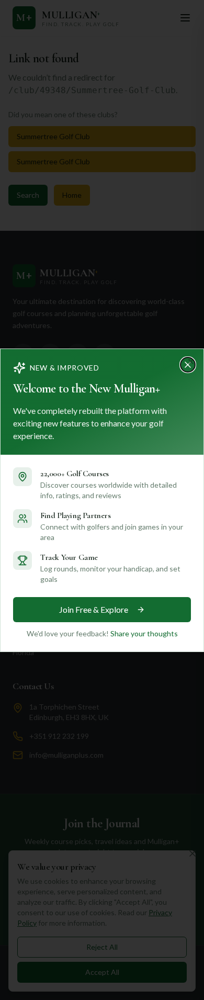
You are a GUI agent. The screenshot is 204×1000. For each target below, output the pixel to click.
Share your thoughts (144, 633)
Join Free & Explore (93, 609)
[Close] (191, 361)
